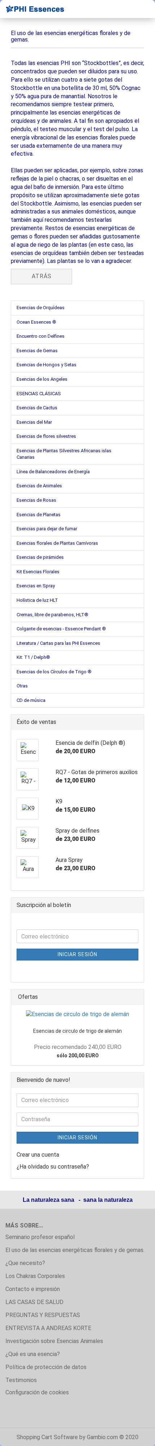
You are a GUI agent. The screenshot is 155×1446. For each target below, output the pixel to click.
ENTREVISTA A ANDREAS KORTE (48, 1328)
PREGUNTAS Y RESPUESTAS (42, 1315)
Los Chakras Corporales (35, 1276)
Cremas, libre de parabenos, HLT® (52, 614)
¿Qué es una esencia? (32, 1354)
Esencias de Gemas (37, 350)
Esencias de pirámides (40, 557)
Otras (22, 686)
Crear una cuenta (38, 1154)
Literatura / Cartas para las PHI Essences (58, 643)
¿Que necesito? (25, 1263)
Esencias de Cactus (37, 407)
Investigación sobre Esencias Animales (54, 1341)
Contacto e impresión (32, 1289)
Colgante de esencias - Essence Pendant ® (61, 628)
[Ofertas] (136, 997)
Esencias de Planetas (39, 514)
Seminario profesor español (40, 1237)
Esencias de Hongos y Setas (46, 364)
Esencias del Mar (34, 422)
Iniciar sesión (77, 954)
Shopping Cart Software (47, 1437)
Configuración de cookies (37, 1392)
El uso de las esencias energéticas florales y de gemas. (75, 1250)
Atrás (42, 276)
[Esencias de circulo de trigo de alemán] (77, 1014)
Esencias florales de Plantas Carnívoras (57, 543)
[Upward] (135, 1435)
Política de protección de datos (46, 1367)
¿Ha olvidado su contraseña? (53, 1166)
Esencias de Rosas (36, 500)
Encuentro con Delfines (41, 336)
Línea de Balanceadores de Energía (53, 471)
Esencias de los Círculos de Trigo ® (54, 671)
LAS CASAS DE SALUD (34, 1302)
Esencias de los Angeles (42, 379)
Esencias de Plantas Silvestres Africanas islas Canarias (64, 454)
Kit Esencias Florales (38, 571)
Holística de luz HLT (37, 600)
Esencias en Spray (36, 585)
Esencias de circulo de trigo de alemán (77, 1031)
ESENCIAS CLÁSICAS (39, 393)
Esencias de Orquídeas (41, 307)
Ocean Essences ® (36, 322)
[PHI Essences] (32, 9)
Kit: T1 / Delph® (33, 657)
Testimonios (21, 1380)
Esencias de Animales (39, 485)
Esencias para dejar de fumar (47, 528)
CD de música (31, 700)
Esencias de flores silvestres (46, 436)
